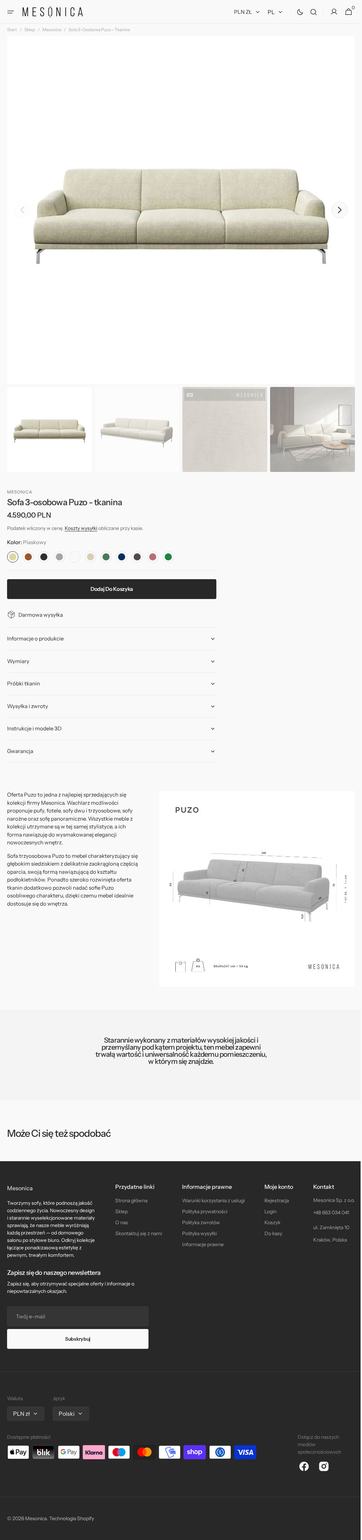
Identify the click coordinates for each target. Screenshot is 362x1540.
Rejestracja (273, 1200)
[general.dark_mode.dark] (295, 12)
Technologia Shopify (71, 1518)
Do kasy (269, 1233)
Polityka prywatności (201, 1211)
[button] (10, 12)
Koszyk (268, 1222)
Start (12, 29)
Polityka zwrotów (198, 1222)
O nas (120, 1222)
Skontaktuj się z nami (137, 1233)
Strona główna (130, 1200)
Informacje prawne (200, 1244)
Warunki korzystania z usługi (210, 1200)
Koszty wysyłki (81, 528)
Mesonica (51, 29)
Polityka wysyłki (196, 1233)
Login (267, 1211)
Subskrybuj (77, 1339)
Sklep (29, 29)
